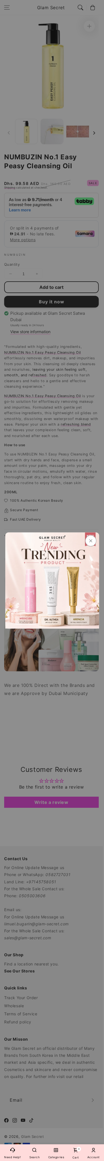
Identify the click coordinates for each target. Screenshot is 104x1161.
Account (93, 1157)
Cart (75, 1153)
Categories (56, 1157)
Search (34, 1157)
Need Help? (12, 1157)
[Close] (90, 541)
